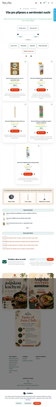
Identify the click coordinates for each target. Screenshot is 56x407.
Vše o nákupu (13, 356)
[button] (8, 90)
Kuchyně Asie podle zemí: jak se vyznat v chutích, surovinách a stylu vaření (20, 238)
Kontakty (38, 358)
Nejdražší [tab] (32, 45)
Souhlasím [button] (37, 403)
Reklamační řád (12, 364)
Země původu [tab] (33, 28)
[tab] (26, 56)
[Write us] (28, 388)
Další (27, 228)
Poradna (25, 356)
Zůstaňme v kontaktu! (27, 360)
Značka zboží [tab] (22, 28)
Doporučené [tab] (14, 45)
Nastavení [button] (18, 403)
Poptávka (24, 358)
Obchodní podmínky (13, 358)
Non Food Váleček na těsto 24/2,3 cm (15, 121)
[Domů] (6, 3)
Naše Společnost (41, 356)
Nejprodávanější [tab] (43, 45)
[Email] (40, 3)
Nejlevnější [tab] (23, 45)
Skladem (28, 39)
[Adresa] (28, 381)
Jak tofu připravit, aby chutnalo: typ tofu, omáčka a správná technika (18, 248)
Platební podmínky (13, 360)
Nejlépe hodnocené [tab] (29, 51)
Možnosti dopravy (13, 362)
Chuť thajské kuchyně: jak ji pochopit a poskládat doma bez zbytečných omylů (20, 241)
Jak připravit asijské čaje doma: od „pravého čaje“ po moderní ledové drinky (20, 245)
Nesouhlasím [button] (28, 403)
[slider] (18, 34)
